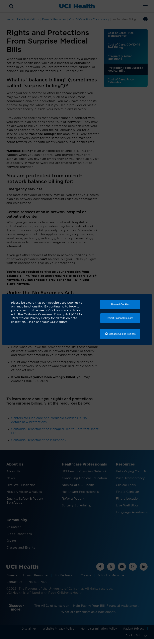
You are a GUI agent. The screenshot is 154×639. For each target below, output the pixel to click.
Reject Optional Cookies (120, 318)
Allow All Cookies (120, 304)
